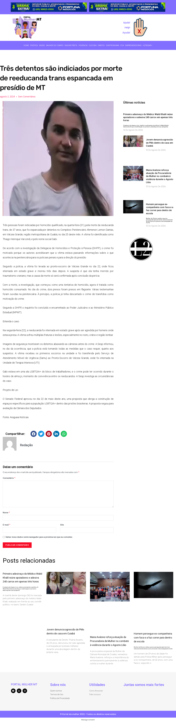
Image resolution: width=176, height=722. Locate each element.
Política (34, 45)
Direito (101, 45)
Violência (83, 45)
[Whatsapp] (19, 691)
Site (62, 525)
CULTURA (93, 45)
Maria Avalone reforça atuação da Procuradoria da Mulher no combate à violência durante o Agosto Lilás (159, 176)
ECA (122, 45)
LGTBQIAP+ (147, 45)
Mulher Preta (71, 45)
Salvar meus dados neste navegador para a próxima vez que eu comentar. (39, 537)
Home (26, 45)
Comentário (9, 478)
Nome (6, 512)
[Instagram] (25, 691)
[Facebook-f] (13, 691)
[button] (34, 434)
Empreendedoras (133, 45)
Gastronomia (112, 45)
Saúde (42, 45)
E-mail (6, 524)
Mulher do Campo (54, 45)
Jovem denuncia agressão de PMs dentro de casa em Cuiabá (159, 142)
